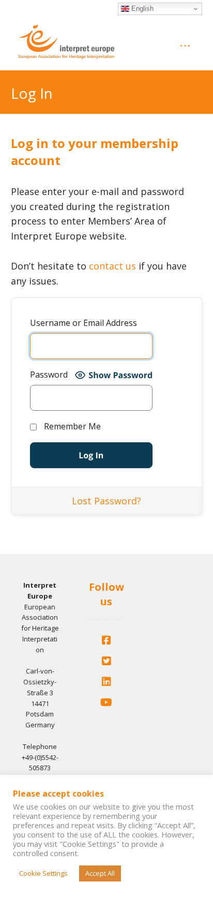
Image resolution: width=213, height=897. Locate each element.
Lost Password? (106, 501)
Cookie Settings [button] (43, 873)
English (141, 8)
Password (49, 374)
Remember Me (71, 426)
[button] (106, 640)
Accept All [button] (100, 873)
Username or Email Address (83, 322)
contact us (112, 266)
